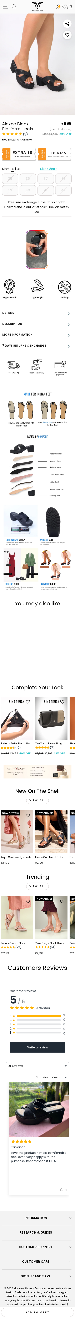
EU (12, 169)
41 (45, 190)
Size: (29, 168)
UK (19, 169)
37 (46, 178)
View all (37, 800)
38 (63, 178)
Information (36, 1218)
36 (28, 178)
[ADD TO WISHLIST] (67, 35)
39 (10, 190)
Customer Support (36, 1247)
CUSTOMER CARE (35, 1261)
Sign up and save (36, 1276)
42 (63, 190)
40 (28, 190)
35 (10, 178)
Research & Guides (36, 1232)
